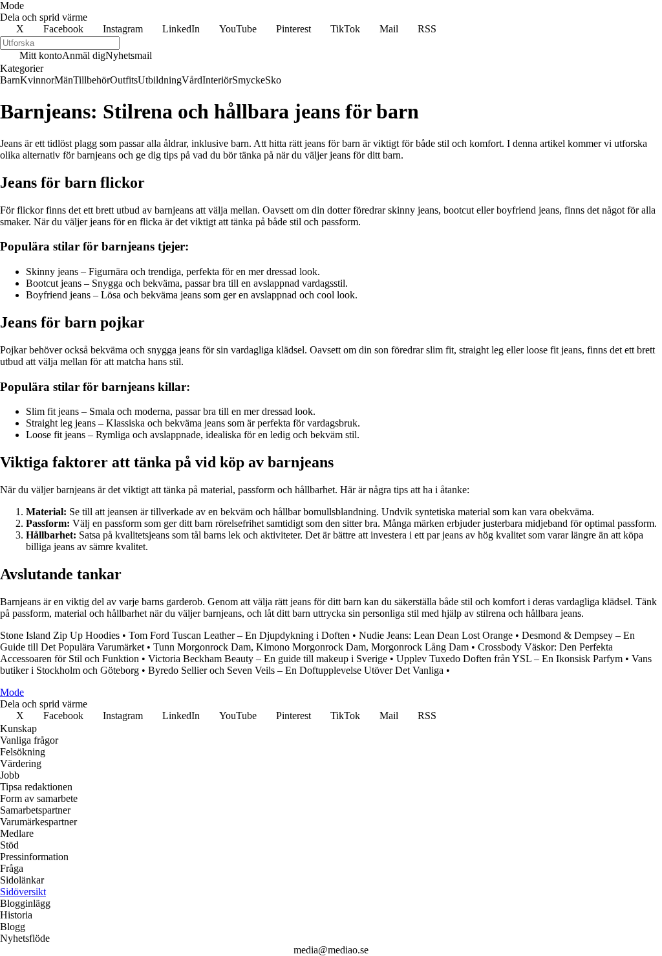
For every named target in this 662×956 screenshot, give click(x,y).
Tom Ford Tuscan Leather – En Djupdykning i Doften (239, 635)
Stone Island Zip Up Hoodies (60, 635)
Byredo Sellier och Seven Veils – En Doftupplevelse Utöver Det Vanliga (295, 670)
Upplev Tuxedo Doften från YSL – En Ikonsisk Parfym (509, 658)
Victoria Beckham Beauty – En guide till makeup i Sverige (267, 658)
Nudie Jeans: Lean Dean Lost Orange (436, 635)
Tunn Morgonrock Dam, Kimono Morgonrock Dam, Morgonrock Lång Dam (311, 646)
